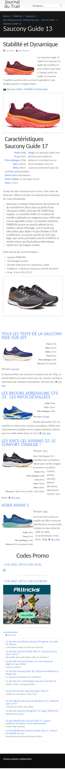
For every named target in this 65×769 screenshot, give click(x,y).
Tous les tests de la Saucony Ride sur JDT (32, 336)
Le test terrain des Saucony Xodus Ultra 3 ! (27, 691)
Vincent (25, 51)
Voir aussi (11, 635)
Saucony (30, 16)
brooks (46, 417)
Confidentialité (25, 759)
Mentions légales (10, 759)
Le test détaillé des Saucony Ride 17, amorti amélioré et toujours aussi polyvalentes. (28, 722)
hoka (45, 511)
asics (45, 451)
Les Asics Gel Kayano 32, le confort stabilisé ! (29, 443)
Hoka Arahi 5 (15, 505)
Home (6, 16)
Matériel (17, 16)
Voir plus (46, 433)
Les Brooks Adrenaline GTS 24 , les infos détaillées (30, 395)
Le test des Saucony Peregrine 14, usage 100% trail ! (32, 711)
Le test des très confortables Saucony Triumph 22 (31, 681)
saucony (15, 369)
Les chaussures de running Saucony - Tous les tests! (29, 20)
